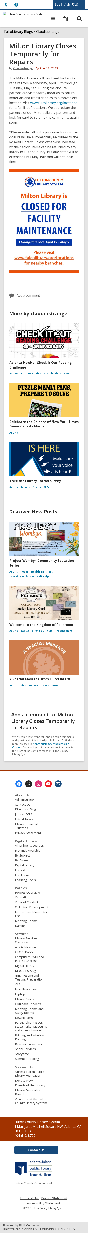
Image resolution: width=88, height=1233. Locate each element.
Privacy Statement (28, 833)
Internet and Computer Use (31, 914)
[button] (6, 4)
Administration (25, 799)
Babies (13, 373)
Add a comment (28, 295)
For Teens (22, 875)
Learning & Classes (21, 576)
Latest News (24, 819)
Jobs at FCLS (24, 814)
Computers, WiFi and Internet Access (29, 959)
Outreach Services (28, 1004)
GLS (18, 984)
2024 (46, 487)
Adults (13, 432)
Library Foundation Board (28, 1092)
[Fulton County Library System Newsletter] (58, 783)
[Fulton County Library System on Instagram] (38, 783)
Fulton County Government (33, 1183)
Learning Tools (25, 880)
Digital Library (24, 865)
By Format (22, 860)
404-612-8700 (24, 1135)
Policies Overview (27, 892)
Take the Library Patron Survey (35, 481)
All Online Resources (29, 845)
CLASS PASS (24, 952)
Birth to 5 (27, 373)
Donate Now (24, 1080)
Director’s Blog (25, 809)
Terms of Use (29, 1198)
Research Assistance (29, 1044)
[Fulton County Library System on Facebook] (18, 783)
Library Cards (24, 999)
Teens (68, 373)
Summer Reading (27, 1059)
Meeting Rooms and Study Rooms (29, 1011)
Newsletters (24, 1017)
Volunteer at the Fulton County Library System (31, 1101)
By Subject (22, 855)
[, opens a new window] (34, 1176)
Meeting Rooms (26, 921)
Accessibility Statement (43, 1203)
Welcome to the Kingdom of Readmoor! (41, 624)
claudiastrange (23, 68)
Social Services (25, 1049)
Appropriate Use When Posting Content (40, 745)
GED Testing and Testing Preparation (29, 977)
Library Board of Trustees (26, 826)
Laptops (21, 994)
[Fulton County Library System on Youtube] (48, 783)
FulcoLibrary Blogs (18, 31)
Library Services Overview (26, 940)
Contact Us (22, 804)
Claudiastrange (48, 31)
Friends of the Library (30, 1085)
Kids (38, 373)
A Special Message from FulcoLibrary (39, 679)
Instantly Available (28, 850)
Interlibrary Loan (26, 989)
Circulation (22, 897)
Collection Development (32, 907)
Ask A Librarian (25, 947)
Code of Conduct (26, 902)
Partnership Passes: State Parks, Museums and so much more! (31, 1026)
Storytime (22, 1054)
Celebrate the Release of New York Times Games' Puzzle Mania (44, 423)
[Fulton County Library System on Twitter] (28, 783)
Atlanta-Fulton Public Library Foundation (29, 1073)
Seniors (25, 487)
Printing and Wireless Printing (30, 1037)
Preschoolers (52, 373)
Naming (20, 926)
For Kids (21, 870)
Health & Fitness (42, 571)
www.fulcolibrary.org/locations (53, 102)
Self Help (43, 576)
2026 (55, 685)
